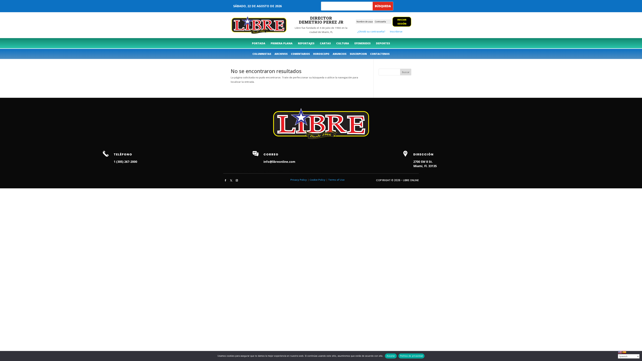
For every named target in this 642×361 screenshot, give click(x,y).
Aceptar (391, 355)
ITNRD (371, 184)
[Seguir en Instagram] (237, 180)
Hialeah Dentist (240, 171)
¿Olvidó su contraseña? (371, 31)
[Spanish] (624, 351)
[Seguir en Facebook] (225, 180)
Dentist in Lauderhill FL (263, 171)
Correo (271, 154)
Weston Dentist (287, 171)
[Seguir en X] (231, 180)
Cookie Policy (317, 179)
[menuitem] (258, 43)
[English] (620, 351)
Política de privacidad (411, 355)
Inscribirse (396, 31)
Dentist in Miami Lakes (310, 171)
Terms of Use (336, 179)
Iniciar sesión (401, 21)
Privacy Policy (298, 179)
